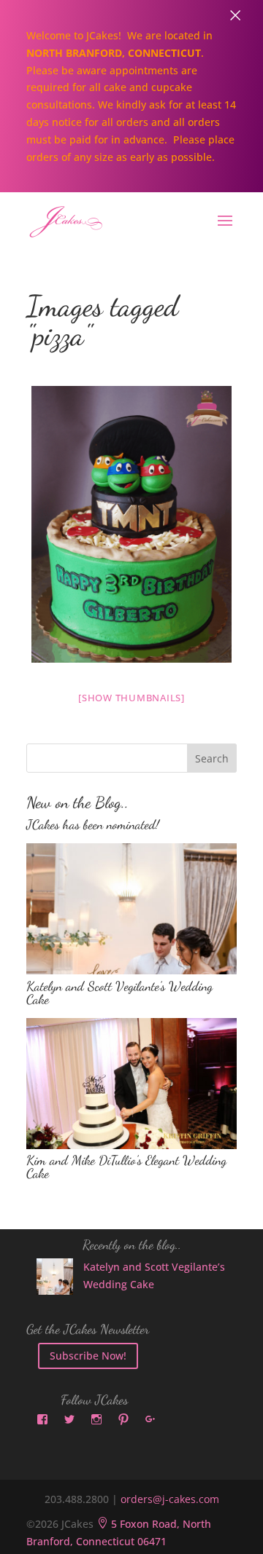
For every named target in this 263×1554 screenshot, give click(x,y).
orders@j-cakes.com (170, 1499)
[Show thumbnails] (131, 697)
